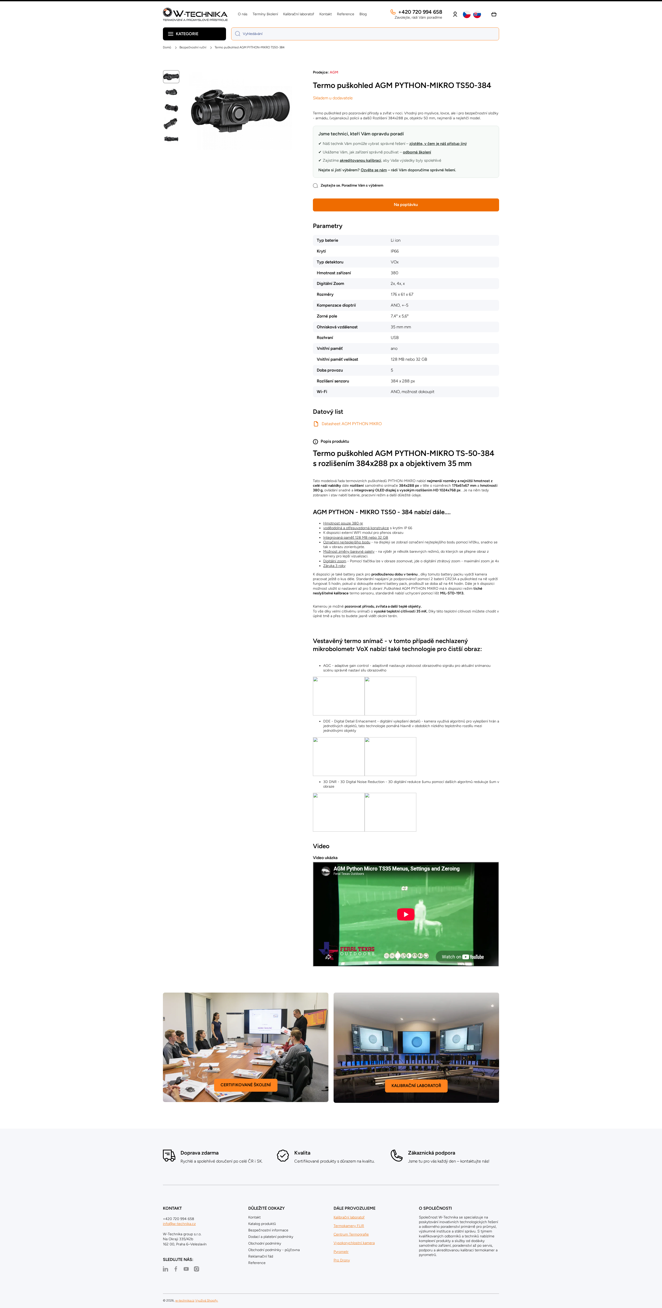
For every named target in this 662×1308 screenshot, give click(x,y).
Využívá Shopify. (206, 1300)
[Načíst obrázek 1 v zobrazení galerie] (171, 76)
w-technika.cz (184, 1300)
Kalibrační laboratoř (349, 1217)
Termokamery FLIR (349, 1226)
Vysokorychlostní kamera (354, 1243)
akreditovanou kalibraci (360, 160)
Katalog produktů (262, 1224)
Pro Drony (342, 1260)
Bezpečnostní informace (268, 1230)
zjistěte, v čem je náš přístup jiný (438, 143)
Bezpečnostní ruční (192, 47)
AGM (334, 72)
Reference (257, 1263)
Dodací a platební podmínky (270, 1237)
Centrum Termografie (351, 1234)
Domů (167, 47)
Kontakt (254, 1217)
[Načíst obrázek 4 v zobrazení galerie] (171, 123)
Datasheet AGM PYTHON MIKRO (352, 423)
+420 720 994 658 (420, 12)
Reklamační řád (260, 1256)
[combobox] (365, 33)
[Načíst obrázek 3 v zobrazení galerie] (171, 107)
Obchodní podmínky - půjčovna (274, 1250)
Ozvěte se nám (374, 170)
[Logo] (195, 14)
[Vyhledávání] (235, 33)
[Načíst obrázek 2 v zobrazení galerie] (171, 92)
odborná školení (417, 152)
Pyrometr (341, 1252)
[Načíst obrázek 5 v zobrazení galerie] (171, 139)
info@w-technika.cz (179, 1224)
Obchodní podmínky (264, 1243)
